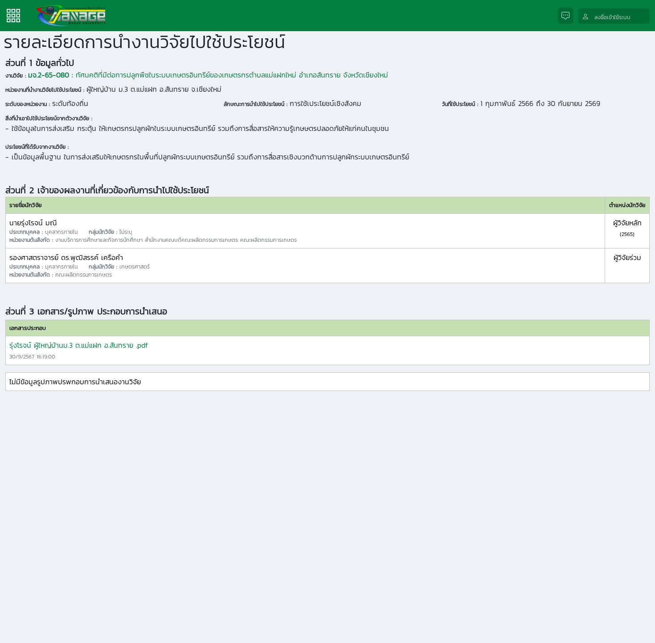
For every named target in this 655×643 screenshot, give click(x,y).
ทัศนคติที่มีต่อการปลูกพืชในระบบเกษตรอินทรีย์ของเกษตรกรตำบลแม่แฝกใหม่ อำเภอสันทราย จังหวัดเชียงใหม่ (208, 74)
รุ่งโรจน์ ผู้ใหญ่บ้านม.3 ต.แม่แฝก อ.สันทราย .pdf (78, 345)
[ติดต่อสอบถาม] (568, 16)
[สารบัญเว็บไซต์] (13, 14)
